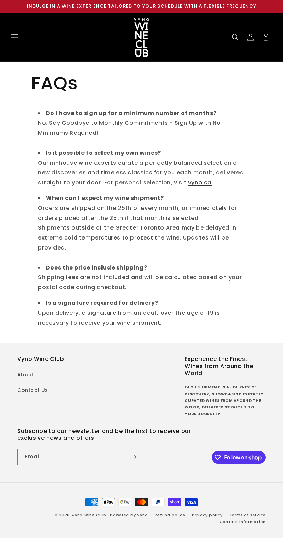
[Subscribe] (133, 457)
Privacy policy (207, 515)
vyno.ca (200, 182)
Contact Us (32, 390)
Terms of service (248, 515)
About (25, 374)
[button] (14, 37)
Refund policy (170, 515)
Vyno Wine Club (89, 515)
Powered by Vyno (129, 515)
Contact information (242, 522)
